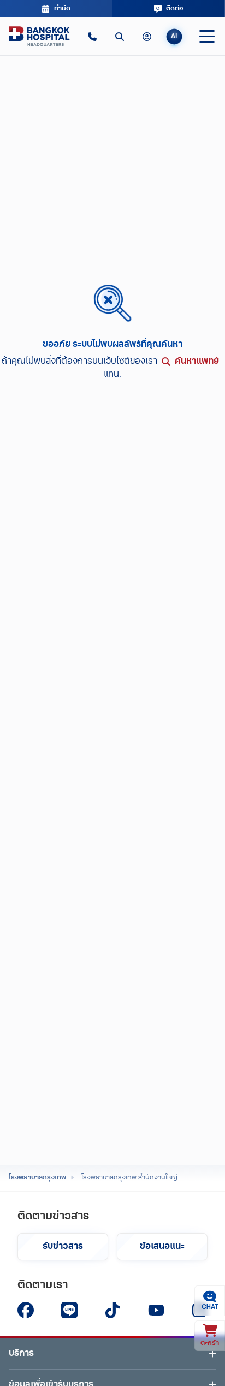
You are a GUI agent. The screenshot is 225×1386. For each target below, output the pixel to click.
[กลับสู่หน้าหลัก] (39, 36)
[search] (119, 36)
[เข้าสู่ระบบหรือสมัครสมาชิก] (147, 36)
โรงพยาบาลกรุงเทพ (37, 1178)
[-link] (25, 1310)
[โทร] (92, 36)
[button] (92, 36)
